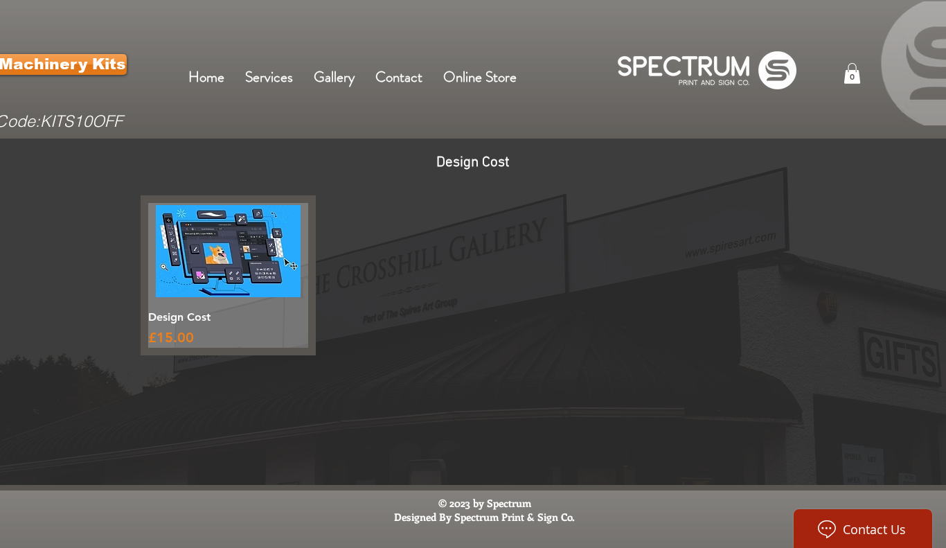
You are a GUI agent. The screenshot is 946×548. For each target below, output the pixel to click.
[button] (852, 73)
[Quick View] (228, 251)
